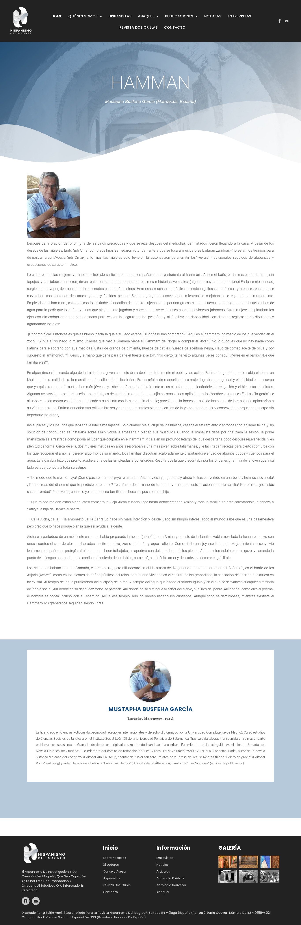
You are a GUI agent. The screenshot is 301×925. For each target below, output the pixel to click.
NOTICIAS (212, 16)
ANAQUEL (146, 16)
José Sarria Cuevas (213, 912)
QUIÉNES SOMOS (83, 16)
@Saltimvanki (53, 912)
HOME (57, 16)
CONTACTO (174, 27)
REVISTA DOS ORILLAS (138, 27)
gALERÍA (229, 847)
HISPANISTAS (120, 16)
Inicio (110, 847)
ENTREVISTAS (239, 16)
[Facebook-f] (279, 20)
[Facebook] (26, 901)
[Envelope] (286, 20)
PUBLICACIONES (179, 16)
